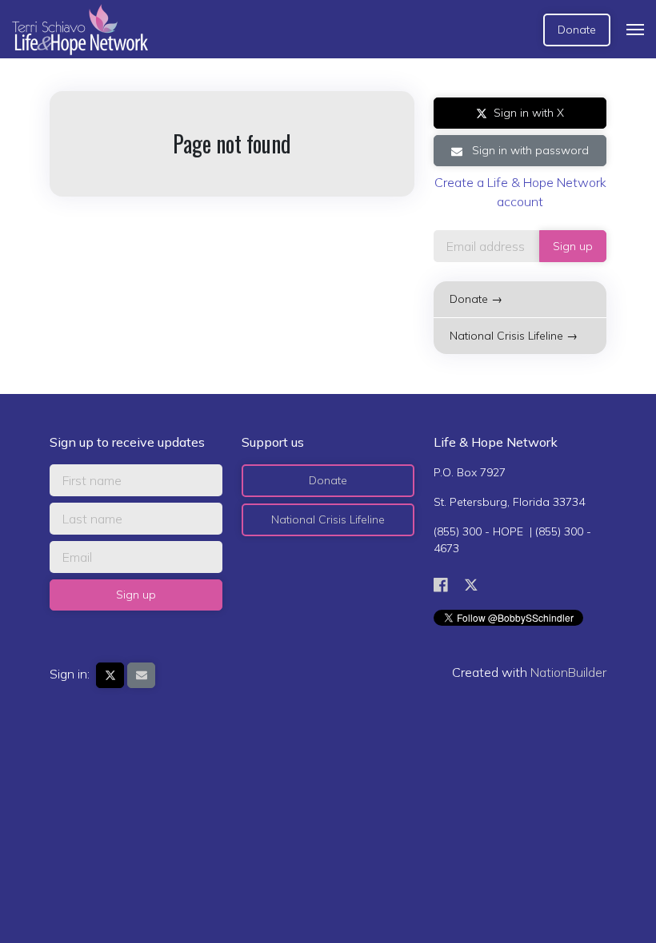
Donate (577, 29)
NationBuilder (568, 672)
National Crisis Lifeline (328, 519)
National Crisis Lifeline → (514, 335)
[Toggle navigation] (635, 29)
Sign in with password (529, 150)
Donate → (476, 299)
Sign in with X (529, 112)
